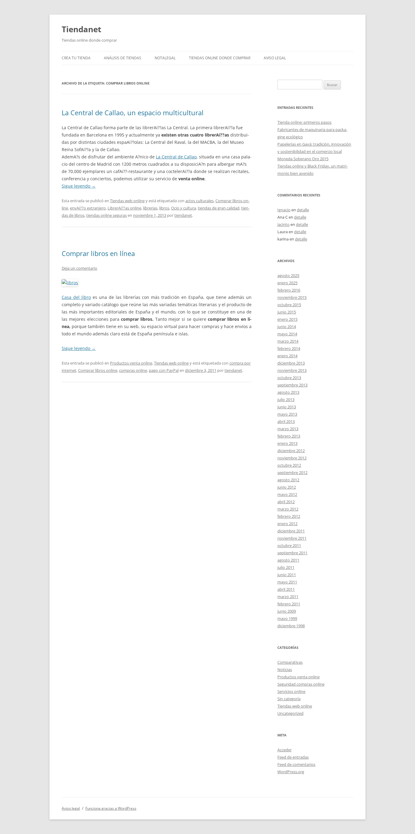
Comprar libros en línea (98, 253)
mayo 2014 (287, 334)
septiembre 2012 (292, 472)
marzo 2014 (287, 341)
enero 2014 (287, 355)
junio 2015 (286, 312)
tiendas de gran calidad (218, 208)
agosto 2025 (288, 275)
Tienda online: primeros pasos (304, 122)
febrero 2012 (288, 516)
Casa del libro (76, 297)
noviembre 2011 (292, 538)
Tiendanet (81, 29)
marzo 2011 (287, 596)
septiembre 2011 (292, 552)
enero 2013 (287, 443)
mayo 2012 (287, 494)
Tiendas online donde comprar (219, 58)
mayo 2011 (287, 582)
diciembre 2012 (291, 450)
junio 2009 (286, 611)
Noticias (284, 669)
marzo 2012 (287, 509)
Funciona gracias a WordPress (110, 808)
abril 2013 (286, 421)
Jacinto (283, 224)
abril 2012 (286, 501)
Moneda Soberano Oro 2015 (302, 158)
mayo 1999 (287, 618)
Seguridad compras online (300, 684)
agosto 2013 (288, 392)
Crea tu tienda (76, 58)
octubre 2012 (289, 465)
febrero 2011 (288, 604)
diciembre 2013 (291, 363)
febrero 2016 (288, 290)
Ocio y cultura (183, 208)
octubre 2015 (289, 304)
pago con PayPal (164, 370)
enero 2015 (287, 319)
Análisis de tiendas (122, 58)
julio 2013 (285, 399)
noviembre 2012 (292, 458)
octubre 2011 (289, 545)
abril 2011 (286, 589)
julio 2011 (285, 567)
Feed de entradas (293, 757)
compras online (133, 370)
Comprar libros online (97, 370)
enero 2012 (287, 523)
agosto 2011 (288, 560)
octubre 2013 (289, 377)
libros (164, 208)
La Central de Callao (176, 157)
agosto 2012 (288, 480)
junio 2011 (286, 574)
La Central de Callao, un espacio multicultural (133, 112)
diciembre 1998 (291, 625)
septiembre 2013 (292, 385)
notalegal (165, 58)
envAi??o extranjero (88, 208)
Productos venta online (131, 363)
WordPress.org (290, 771)
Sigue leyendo (79, 186)
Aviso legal (275, 58)
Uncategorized (290, 713)
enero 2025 (287, 282)
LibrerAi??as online (124, 208)
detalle (303, 210)
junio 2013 (286, 407)
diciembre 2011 (291, 531)
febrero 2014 (288, 348)
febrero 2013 (288, 436)
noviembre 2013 (292, 370)
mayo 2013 (287, 414)
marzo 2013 (287, 428)
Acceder (284, 750)
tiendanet (183, 215)
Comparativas (290, 662)
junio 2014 (286, 326)
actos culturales (199, 200)
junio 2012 (286, 487)
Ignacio (283, 210)
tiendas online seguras (106, 215)
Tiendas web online (127, 200)
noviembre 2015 (292, 297)
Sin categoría (288, 698)
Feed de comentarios (296, 764)
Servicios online (291, 691)
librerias (150, 208)
